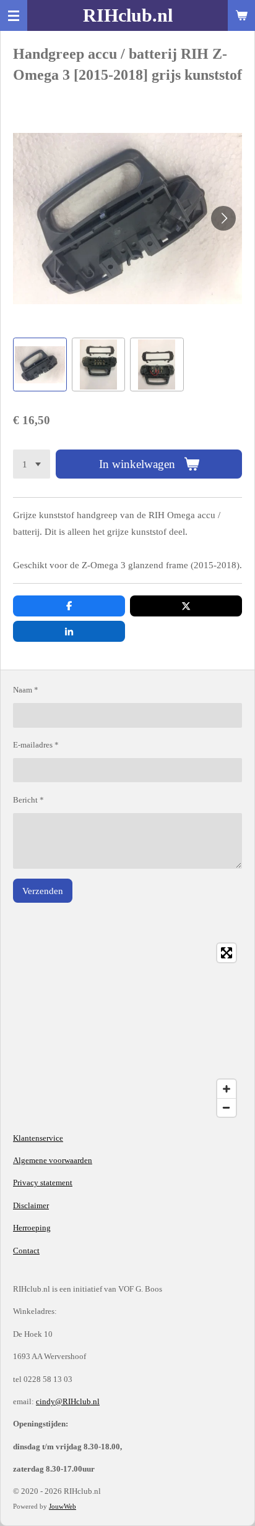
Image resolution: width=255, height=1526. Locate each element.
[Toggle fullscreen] (226, 953)
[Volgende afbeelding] (223, 218)
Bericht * (28, 799)
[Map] (127, 1030)
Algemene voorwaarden (52, 1160)
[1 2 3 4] (31, 464)
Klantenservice (38, 1138)
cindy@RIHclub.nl (68, 1401)
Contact (26, 1250)
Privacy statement (42, 1182)
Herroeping (32, 1227)
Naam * (25, 689)
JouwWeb (62, 1506)
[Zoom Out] (226, 1107)
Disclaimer (31, 1205)
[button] (40, 364)
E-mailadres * (36, 744)
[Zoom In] (226, 1089)
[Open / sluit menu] (13, 15)
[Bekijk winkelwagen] (241, 15)
